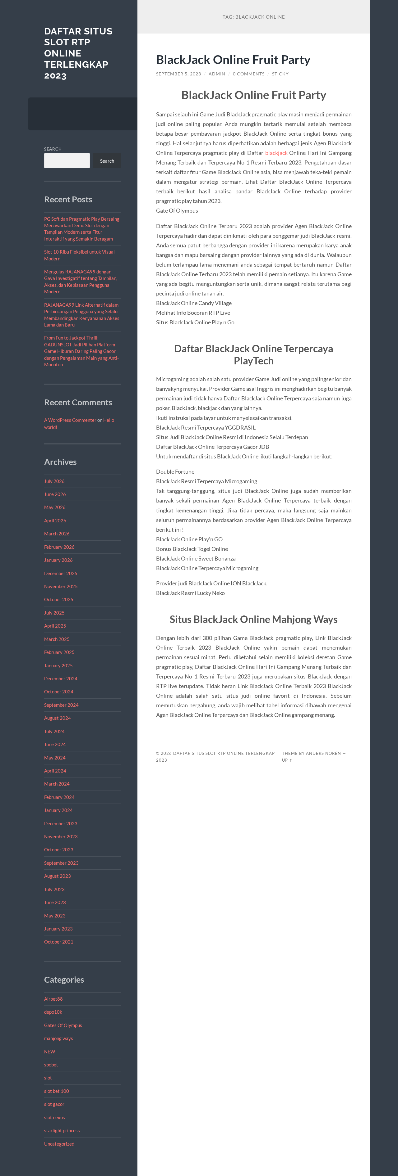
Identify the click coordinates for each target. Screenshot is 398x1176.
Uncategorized (59, 1144)
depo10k (53, 1012)
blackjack (276, 152)
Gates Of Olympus (63, 1025)
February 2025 (59, 652)
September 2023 (61, 863)
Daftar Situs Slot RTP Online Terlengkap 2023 (78, 53)
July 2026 (54, 481)
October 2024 (58, 691)
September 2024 (61, 705)
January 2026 (58, 560)
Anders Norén (323, 753)
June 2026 (55, 494)
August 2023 (57, 876)
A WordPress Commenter (70, 420)
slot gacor (54, 1104)
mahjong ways (58, 1038)
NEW (49, 1051)
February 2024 (59, 797)
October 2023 (58, 849)
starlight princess (62, 1130)
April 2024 (55, 770)
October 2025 (58, 599)
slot (48, 1077)
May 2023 (55, 915)
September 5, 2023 (178, 73)
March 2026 (57, 533)
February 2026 (59, 547)
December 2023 (60, 823)
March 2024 (57, 783)
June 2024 (55, 744)
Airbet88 (53, 999)
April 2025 (55, 626)
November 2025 (61, 586)
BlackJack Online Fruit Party (233, 59)
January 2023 (58, 928)
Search (53, 148)
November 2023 (61, 836)
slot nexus (54, 1117)
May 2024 (55, 757)
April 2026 (55, 520)
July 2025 (54, 612)
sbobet (51, 1064)
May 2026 (55, 507)
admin (217, 73)
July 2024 (54, 731)
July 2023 (54, 889)
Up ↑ (287, 760)
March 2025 (57, 639)
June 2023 (55, 902)
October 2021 (58, 941)
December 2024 (60, 678)
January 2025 (58, 665)
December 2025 (60, 573)
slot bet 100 (56, 1091)
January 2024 (58, 810)
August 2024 (57, 718)
